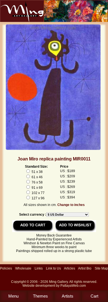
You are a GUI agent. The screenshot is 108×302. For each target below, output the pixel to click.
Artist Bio (84, 268)
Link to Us (53, 268)
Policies (6, 268)
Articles (69, 268)
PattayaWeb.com (73, 286)
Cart (94, 296)
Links (39, 268)
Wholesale (23, 268)
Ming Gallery (58, 282)
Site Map (101, 268)
